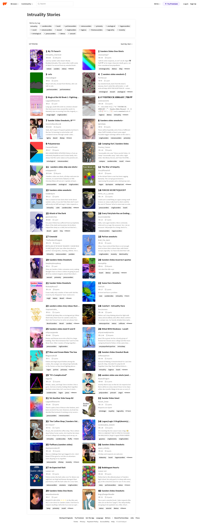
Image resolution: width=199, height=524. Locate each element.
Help (113, 522)
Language (99, 518)
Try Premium (172, 4)
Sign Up (193, 4)
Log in (185, 4)
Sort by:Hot (126, 44)
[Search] (39, 4)
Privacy (82, 522)
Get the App (90, 518)
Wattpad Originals (66, 518)
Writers (107, 518)
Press (138, 518)
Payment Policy (92, 522)
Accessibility (104, 522)
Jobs (132, 518)
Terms (75, 522)
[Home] (5, 3)
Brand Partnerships (121, 518)
